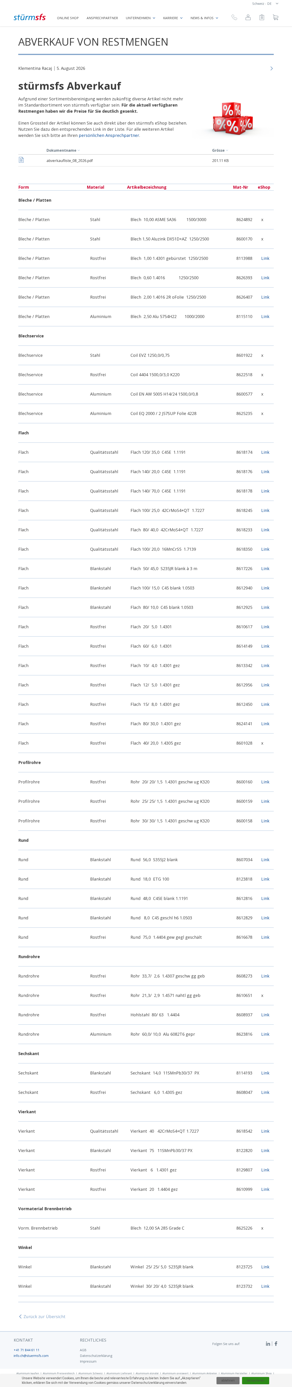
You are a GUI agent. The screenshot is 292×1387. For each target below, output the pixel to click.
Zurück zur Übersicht (44, 1316)
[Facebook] (276, 1343)
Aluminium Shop (261, 1373)
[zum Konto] (248, 17)
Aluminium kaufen (27, 1373)
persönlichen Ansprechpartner (109, 135)
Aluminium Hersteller (234, 1373)
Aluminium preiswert (175, 1373)
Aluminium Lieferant (119, 1373)
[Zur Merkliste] (262, 17)
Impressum (88, 1361)
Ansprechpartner (102, 18)
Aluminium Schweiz (90, 1373)
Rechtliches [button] (93, 1340)
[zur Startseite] (30, 17)
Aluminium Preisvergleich (59, 1373)
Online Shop (68, 18)
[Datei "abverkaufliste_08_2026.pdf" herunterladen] (21, 160)
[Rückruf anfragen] (234, 17)
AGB (83, 1350)
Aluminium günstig (147, 1373)
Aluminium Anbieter (204, 1373)
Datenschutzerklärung (96, 1355)
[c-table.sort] (79, 150)
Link (265, 258)
